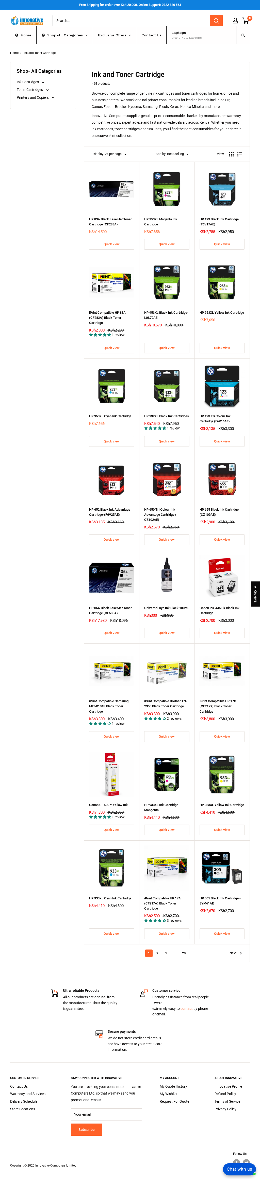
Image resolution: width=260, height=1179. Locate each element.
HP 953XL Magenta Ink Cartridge (160, 221)
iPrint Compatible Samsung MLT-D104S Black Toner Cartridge (108, 706)
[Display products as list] (239, 154)
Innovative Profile (228, 1086)
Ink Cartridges (28, 82)
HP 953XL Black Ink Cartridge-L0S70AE (166, 315)
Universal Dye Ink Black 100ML (166, 608)
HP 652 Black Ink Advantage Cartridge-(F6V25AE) (109, 512)
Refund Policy (225, 1094)
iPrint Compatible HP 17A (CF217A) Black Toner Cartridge (162, 903)
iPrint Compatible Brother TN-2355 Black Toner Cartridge (165, 703)
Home (14, 53)
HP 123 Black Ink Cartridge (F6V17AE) (219, 221)
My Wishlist (168, 1094)
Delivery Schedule (23, 1101)
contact (187, 1009)
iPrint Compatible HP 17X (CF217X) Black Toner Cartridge (218, 706)
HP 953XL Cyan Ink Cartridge (110, 416)
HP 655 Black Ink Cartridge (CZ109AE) (219, 512)
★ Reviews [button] (256, 593)
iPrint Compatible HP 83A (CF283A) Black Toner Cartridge (107, 318)
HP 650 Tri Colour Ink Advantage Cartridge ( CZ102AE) (160, 515)
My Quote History (173, 1086)
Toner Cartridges (30, 90)
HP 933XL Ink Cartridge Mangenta (161, 807)
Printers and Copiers (33, 97)
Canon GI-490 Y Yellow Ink (108, 805)
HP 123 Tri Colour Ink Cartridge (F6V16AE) (215, 418)
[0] (245, 21)
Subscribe (86, 1130)
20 (184, 953)
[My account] (235, 20)
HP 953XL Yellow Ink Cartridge (222, 312)
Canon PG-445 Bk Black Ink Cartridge (219, 610)
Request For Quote (174, 1101)
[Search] (216, 20)
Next (233, 953)
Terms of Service (227, 1101)
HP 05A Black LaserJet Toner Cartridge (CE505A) (110, 610)
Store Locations (22, 1109)
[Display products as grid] (231, 154)
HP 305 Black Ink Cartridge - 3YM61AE (220, 900)
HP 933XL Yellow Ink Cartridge (222, 805)
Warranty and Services (27, 1094)
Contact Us (19, 1086)
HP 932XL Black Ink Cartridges (166, 416)
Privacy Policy (225, 1109)
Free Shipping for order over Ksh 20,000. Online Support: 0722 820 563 (130, 5)
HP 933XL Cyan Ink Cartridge (110, 898)
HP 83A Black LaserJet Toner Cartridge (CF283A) (110, 221)
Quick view (112, 244)
